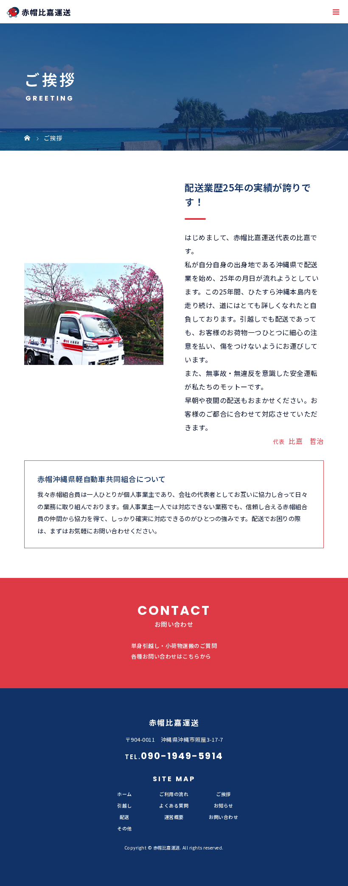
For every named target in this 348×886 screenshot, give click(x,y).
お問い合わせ (223, 816)
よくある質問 (173, 805)
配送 (124, 816)
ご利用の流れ (173, 794)
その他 (124, 828)
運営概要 (174, 816)
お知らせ (223, 805)
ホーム (124, 794)
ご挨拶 (223, 794)
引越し (124, 805)
